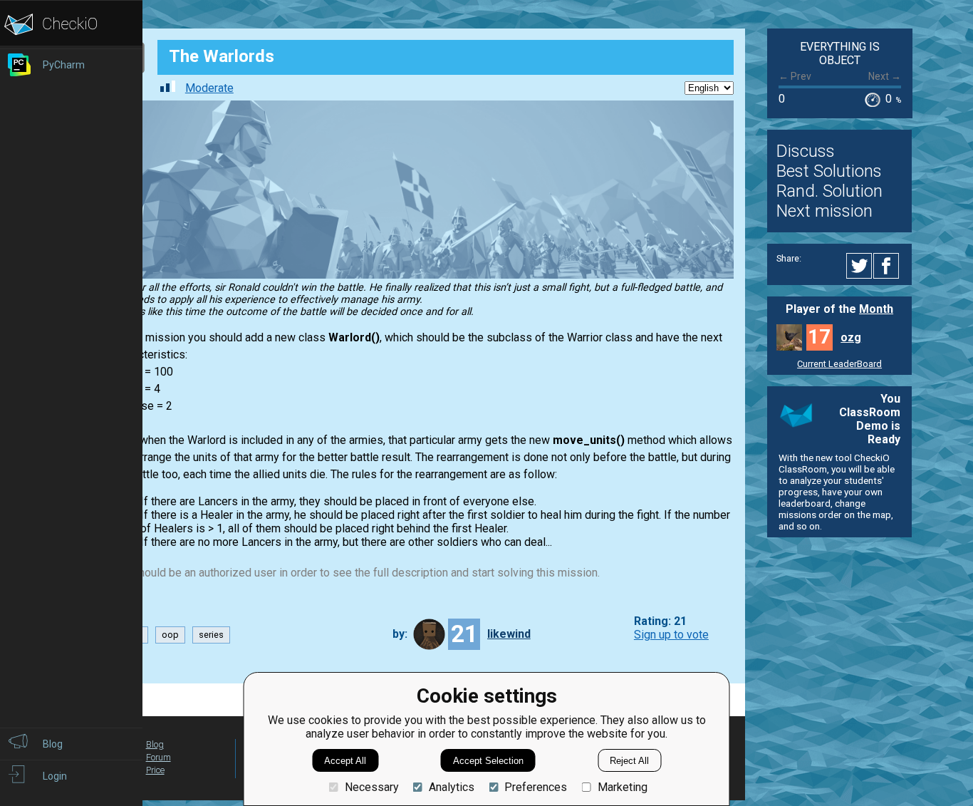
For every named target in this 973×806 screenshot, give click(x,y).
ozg (851, 337)
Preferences (535, 787)
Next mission (824, 211)
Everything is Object (840, 53)
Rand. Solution (829, 191)
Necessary (371, 787)
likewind (509, 634)
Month (876, 309)
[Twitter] (859, 266)
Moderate (209, 88)
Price (155, 770)
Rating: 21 (660, 621)
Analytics (451, 787)
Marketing (622, 787)
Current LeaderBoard (839, 363)
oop (170, 634)
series (211, 634)
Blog (155, 744)
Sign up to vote (671, 634)
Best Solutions (829, 171)
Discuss (805, 151)
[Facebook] (888, 266)
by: (399, 634)
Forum (158, 757)
